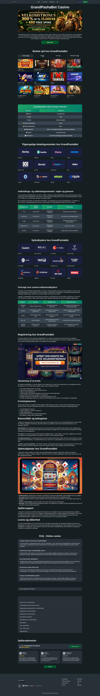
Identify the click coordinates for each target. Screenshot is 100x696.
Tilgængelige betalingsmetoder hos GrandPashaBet (32, 608)
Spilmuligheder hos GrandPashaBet (28, 619)
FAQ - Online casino (24, 628)
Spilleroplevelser (23, 631)
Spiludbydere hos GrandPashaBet (28, 611)
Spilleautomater (73, 55)
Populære (25, 55)
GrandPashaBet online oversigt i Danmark (29, 605)
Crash (57, 55)
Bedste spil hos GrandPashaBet (27, 602)
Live (41, 55)
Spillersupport (23, 622)
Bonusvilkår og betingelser (26, 617)
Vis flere (50, 666)
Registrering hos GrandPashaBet (27, 614)
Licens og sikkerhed (24, 625)
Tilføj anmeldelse (74, 646)
